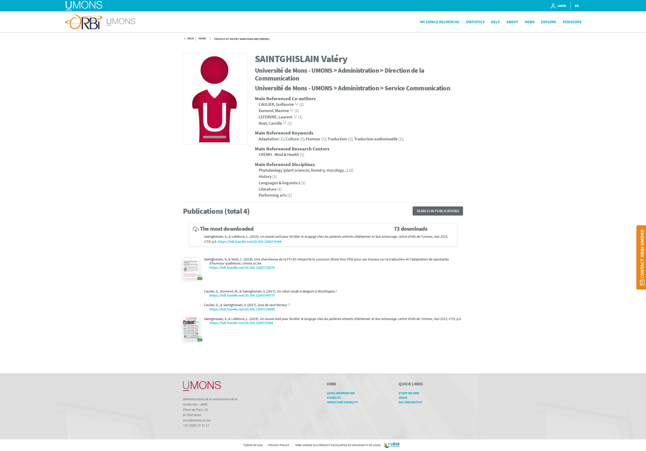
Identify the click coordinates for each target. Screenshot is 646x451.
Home (202, 38)
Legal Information (341, 393)
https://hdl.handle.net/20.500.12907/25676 (242, 268)
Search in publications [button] (438, 210)
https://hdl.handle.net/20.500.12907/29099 (242, 309)
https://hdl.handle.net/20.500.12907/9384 (249, 242)
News (529, 21)
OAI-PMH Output (410, 402)
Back (190, 38)
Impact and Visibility (342, 402)
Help (495, 21)
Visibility (334, 398)
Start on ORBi (409, 393)
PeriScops (572, 21)
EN (577, 6)
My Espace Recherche (439, 21)
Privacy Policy (278, 445)
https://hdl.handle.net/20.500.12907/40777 (242, 295)
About (512, 21)
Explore (548, 21)
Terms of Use (253, 445)
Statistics (475, 21)
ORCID (403, 398)
